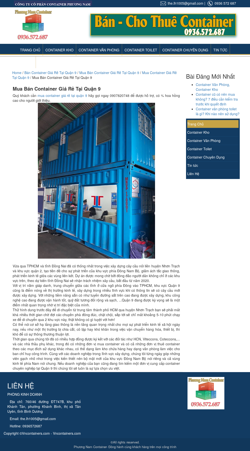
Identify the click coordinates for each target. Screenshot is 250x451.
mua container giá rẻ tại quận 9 (62, 95)
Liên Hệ (26, 62)
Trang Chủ (30, 49)
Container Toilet (141, 49)
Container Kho (59, 49)
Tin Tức (220, 49)
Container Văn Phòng (99, 49)
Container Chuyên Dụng (185, 49)
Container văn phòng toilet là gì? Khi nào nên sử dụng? (218, 111)
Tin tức (192, 165)
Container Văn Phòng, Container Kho (213, 87)
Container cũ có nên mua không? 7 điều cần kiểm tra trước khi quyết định (217, 99)
